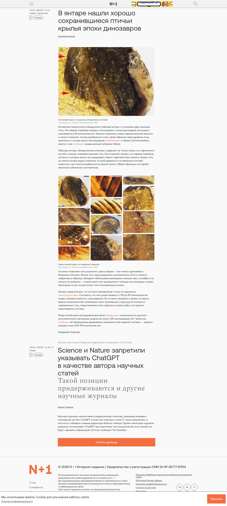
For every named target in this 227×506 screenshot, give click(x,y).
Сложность (36, 487)
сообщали (63, 322)
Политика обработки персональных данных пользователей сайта (164, 476)
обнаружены (113, 315)
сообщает (78, 144)
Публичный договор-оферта (149, 480)
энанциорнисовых (68, 295)
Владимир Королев (66, 36)
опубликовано (113, 140)
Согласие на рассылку (146, 487)
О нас (32, 483)
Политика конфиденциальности (17, 501)
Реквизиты (141, 491)
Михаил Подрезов (65, 407)
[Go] (31, 4)
